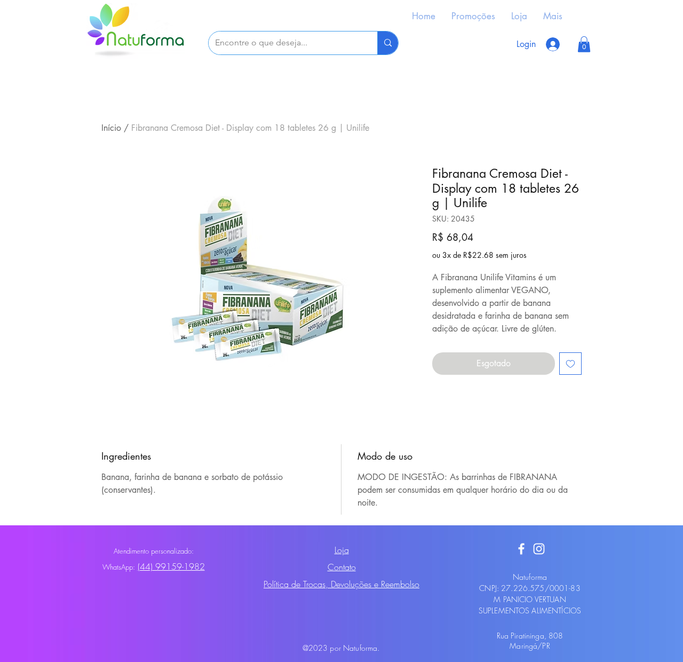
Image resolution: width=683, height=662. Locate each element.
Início (111, 127)
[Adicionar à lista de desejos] (570, 363)
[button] (584, 44)
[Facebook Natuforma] (521, 548)
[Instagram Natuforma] (538, 548)
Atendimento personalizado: (154, 551)
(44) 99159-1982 (171, 566)
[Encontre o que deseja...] (387, 42)
